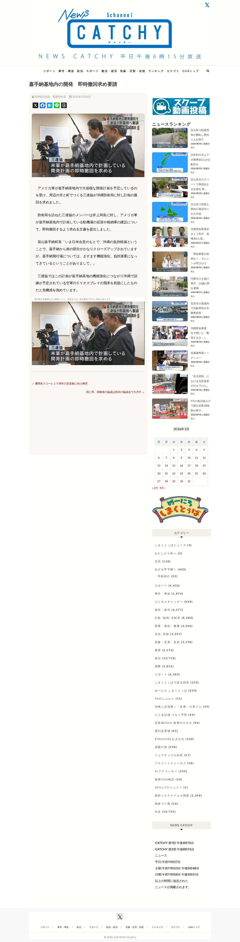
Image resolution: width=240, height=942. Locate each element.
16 (181, 465)
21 (166, 473)
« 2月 (155, 487)
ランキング (156, 70)
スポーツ (92, 70)
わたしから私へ (166, 553)
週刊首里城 (163, 730)
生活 (158, 561)
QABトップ (190, 70)
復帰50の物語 (165, 779)
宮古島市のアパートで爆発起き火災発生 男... (200, 184)
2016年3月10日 (81, 96)
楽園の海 (161, 747)
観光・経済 (109, 70)
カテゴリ (173, 70)
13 (158, 465)
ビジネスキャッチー (169, 601)
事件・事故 (66, 70)
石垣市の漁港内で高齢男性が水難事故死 (200, 308)
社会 (158, 811)
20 (158, 473)
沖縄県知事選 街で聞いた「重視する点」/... (200, 333)
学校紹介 (164, 576)
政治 (80, 70)
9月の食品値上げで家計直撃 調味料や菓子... (201, 405)
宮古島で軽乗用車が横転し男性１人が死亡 (200, 134)
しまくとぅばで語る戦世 (172, 682)
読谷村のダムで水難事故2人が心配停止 (201, 159)
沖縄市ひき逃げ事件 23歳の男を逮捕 (200, 283)
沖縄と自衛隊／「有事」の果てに (178, 706)
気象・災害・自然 (132, 70)
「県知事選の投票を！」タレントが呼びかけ (200, 258)
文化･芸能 (162, 634)
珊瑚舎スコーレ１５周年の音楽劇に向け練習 (60, 383)
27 (158, 481)
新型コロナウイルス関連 (172, 795)
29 (173, 481)
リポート (49, 70)
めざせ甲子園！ (166, 569)
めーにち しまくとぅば (171, 690)
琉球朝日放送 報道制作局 (50, 96)
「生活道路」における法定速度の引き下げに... (200, 380)
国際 (158, 666)
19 (204, 465)
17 (189, 465)
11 (196, 457)
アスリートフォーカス (170, 763)
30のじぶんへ (165, 698)
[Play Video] (88, 333)
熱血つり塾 (163, 803)
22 (173, 473)
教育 (158, 650)
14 (166, 465)
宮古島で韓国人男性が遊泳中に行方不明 (200, 209)
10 (189, 457)
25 (196, 473)
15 (173, 465)
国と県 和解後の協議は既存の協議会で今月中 (115, 391)
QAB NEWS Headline (124, 937)
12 (204, 457)
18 (196, 465)
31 (189, 481)
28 (166, 481)
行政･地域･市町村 (168, 617)
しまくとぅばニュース (170, 545)
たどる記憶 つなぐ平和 (171, 714)
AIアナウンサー (166, 771)
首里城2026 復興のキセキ (173, 722)
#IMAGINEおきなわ (170, 738)
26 (204, 473)
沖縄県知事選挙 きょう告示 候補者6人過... (201, 233)
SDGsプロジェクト (169, 787)
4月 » (162, 487)
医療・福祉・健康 (167, 625)
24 (189, 473)
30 (181, 481)
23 (181, 473)
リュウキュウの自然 (169, 755)
